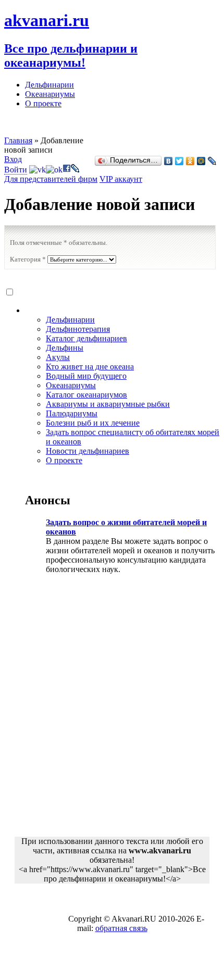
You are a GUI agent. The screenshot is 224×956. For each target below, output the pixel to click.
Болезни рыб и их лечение (93, 422)
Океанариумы (50, 94)
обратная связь (121, 928)
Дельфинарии (49, 84)
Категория (28, 259)
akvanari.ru (46, 20)
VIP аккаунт (120, 179)
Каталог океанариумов (86, 394)
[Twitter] (179, 161)
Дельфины (64, 347)
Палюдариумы (71, 413)
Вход (13, 159)
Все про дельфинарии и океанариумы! (71, 55)
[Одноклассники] (190, 161)
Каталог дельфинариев (86, 338)
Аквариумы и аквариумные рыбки (108, 404)
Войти (15, 169)
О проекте (43, 103)
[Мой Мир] (201, 161)
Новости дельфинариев (87, 450)
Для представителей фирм (50, 179)
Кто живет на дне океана (90, 366)
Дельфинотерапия (78, 329)
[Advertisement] (112, 712)
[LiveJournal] (212, 161)
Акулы (58, 357)
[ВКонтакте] (168, 161)
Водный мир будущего (86, 375)
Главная (18, 140)
